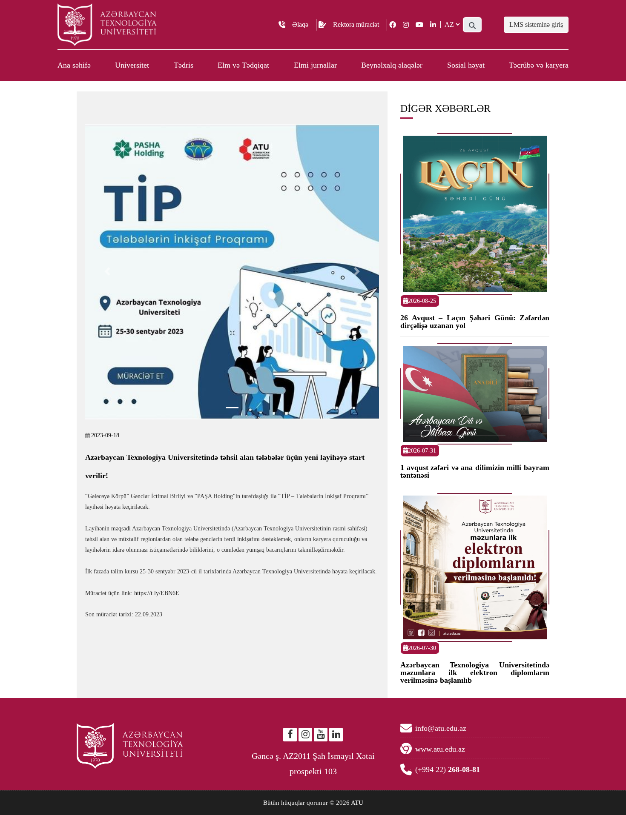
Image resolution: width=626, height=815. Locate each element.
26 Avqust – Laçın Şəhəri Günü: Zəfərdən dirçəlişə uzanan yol (474, 321)
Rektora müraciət (356, 24)
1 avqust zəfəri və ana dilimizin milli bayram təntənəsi (474, 471)
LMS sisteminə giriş (536, 24)
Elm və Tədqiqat (243, 65)
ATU (357, 802)
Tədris (183, 65)
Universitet (132, 65)
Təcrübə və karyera (539, 65)
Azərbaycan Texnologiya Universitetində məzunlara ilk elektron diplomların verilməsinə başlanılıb (474, 672)
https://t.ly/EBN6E (156, 593)
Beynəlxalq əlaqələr (391, 65)
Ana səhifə (74, 65)
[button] (107, 271)
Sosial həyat (466, 65)
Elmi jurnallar (315, 65)
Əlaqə (300, 24)
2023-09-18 (105, 435)
